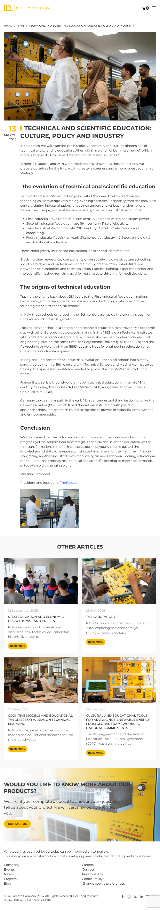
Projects (10, 879)
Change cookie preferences (103, 883)
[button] (154, 8)
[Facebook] (123, 896)
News (8, 874)
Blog (7, 883)
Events (9, 869)
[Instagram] (129, 896)
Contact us (17, 824)
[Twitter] (135, 896)
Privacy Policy (92, 874)
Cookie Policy (92, 879)
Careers (88, 865)
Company (11, 865)
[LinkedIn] (141, 896)
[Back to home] (26, 8)
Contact (88, 869)
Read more (17, 645)
